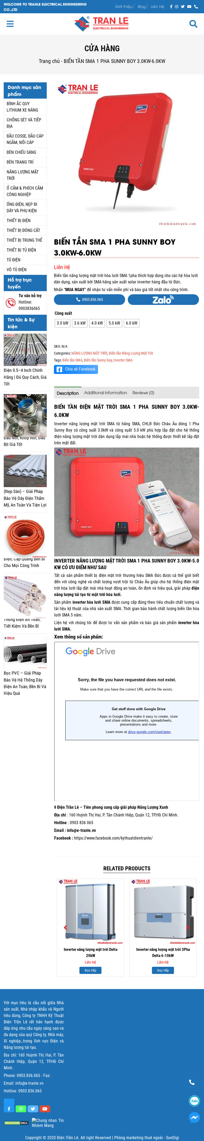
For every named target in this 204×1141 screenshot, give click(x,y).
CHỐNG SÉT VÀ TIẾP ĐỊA (24, 123)
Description (68, 392)
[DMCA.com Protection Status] (16, 1123)
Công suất (63, 313)
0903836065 (29, 308)
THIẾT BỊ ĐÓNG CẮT (23, 230)
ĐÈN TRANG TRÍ (20, 162)
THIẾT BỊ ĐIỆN (19, 220)
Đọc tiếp (90, 970)
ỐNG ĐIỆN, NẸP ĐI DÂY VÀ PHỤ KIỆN (22, 207)
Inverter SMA (123, 360)
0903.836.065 (28, 1075)
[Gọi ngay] (196, 6)
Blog (142, 6)
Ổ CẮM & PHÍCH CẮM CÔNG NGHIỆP (25, 191)
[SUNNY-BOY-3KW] (126, 154)
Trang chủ (49, 61)
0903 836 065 (81, 822)
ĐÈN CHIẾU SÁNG (21, 152)
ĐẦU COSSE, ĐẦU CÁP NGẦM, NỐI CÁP (25, 139)
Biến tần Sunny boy (98, 360)
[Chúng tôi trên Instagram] (176, 6)
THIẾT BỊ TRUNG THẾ (24, 240)
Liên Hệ (157, 6)
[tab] (68, 393)
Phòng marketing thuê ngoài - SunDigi (146, 1137)
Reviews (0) (143, 392)
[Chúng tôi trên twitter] (183, 6)
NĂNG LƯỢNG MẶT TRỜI (23, 175)
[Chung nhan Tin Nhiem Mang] (48, 1123)
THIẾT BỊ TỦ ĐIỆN (21, 250)
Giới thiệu (124, 6)
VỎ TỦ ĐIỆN (17, 269)
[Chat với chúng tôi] (194, 1117)
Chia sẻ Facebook (80, 369)
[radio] (62, 323)
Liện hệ (60, 622)
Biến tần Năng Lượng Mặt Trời (131, 353)
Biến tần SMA (72, 360)
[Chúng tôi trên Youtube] (189, 6)
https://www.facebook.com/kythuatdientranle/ (113, 838)
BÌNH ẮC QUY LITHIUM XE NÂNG (22, 107)
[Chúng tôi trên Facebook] (171, 6)
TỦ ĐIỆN (13, 259)
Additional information (105, 392)
